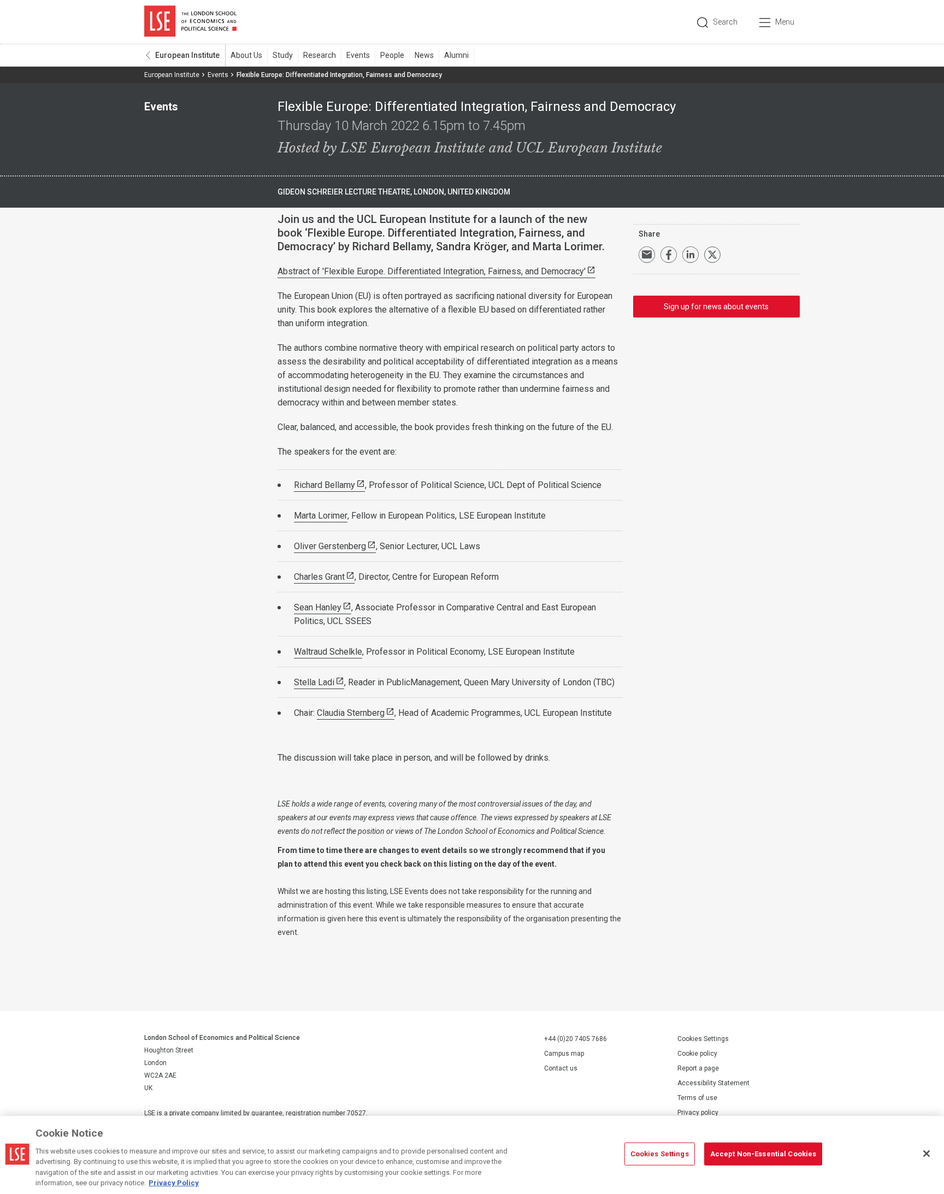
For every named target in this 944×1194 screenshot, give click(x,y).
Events (358, 55)
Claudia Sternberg (351, 713)
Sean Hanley (317, 607)
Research (319, 55)
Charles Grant (319, 577)
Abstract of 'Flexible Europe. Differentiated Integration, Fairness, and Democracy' (432, 271)
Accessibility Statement (713, 1083)
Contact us (560, 1068)
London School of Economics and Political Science (190, 21)
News (424, 55)
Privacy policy (697, 1112)
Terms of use (697, 1098)
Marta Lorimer (320, 515)
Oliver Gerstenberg (330, 546)
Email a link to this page (647, 254)
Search (725, 21)
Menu (784, 21)
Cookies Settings (703, 1039)
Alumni (456, 55)
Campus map (564, 1053)
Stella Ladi (314, 682)
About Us (246, 55)
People (392, 55)
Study (283, 55)
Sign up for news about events (716, 306)
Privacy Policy (174, 1183)
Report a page (698, 1068)
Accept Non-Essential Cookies (763, 1154)
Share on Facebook (668, 254)
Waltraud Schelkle (328, 651)
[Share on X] (712, 254)
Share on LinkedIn (690, 254)
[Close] (926, 1154)
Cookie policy (697, 1053)
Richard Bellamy (324, 485)
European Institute (187, 55)
